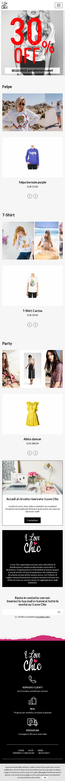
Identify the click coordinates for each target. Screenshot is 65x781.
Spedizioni (32, 730)
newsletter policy (43, 617)
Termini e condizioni (23, 753)
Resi (32, 708)
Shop (31, 750)
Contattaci (32, 520)
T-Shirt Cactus (32, 310)
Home (21, 750)
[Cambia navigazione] (58, 5)
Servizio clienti (33, 687)
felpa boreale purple (32, 182)
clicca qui (42, 772)
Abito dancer (32, 439)
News (40, 750)
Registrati (44, 753)
